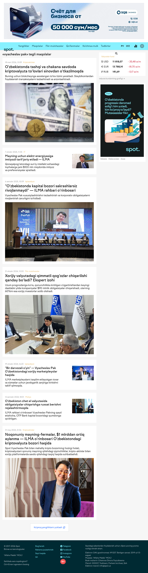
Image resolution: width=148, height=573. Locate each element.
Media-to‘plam (113, 159)
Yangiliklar (23, 46)
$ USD (104, 61)
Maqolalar (37, 46)
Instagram (67, 553)
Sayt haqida (40, 553)
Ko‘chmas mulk (90, 46)
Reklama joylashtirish (44, 550)
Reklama (103, 159)
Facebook (66, 550)
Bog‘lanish (39, 546)
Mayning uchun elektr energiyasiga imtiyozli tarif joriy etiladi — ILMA (29, 157)
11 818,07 (118, 61)
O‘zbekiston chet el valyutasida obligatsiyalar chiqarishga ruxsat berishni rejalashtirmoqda (33, 404)
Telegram (66, 546)
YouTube (66, 557)
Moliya (28, 397)
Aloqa (123, 159)
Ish (36, 557)
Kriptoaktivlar (29, 62)
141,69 (116, 71)
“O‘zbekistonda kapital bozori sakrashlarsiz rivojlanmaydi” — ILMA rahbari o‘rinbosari (41, 188)
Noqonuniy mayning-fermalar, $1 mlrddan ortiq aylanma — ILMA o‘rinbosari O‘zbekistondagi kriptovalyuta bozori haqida (44, 438)
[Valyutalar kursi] (135, 46)
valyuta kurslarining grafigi (111, 78)
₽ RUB (104, 71)
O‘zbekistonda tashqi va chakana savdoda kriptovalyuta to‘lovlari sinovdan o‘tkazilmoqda (44, 69)
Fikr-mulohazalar (54, 46)
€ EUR (105, 66)
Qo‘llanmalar (73, 46)
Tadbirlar (106, 46)
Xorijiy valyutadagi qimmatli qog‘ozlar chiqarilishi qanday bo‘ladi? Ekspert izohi (46, 278)
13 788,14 (118, 66)
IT (24, 152)
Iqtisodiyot (30, 181)
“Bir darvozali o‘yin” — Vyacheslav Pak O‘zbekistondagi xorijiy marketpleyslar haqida (31, 371)
